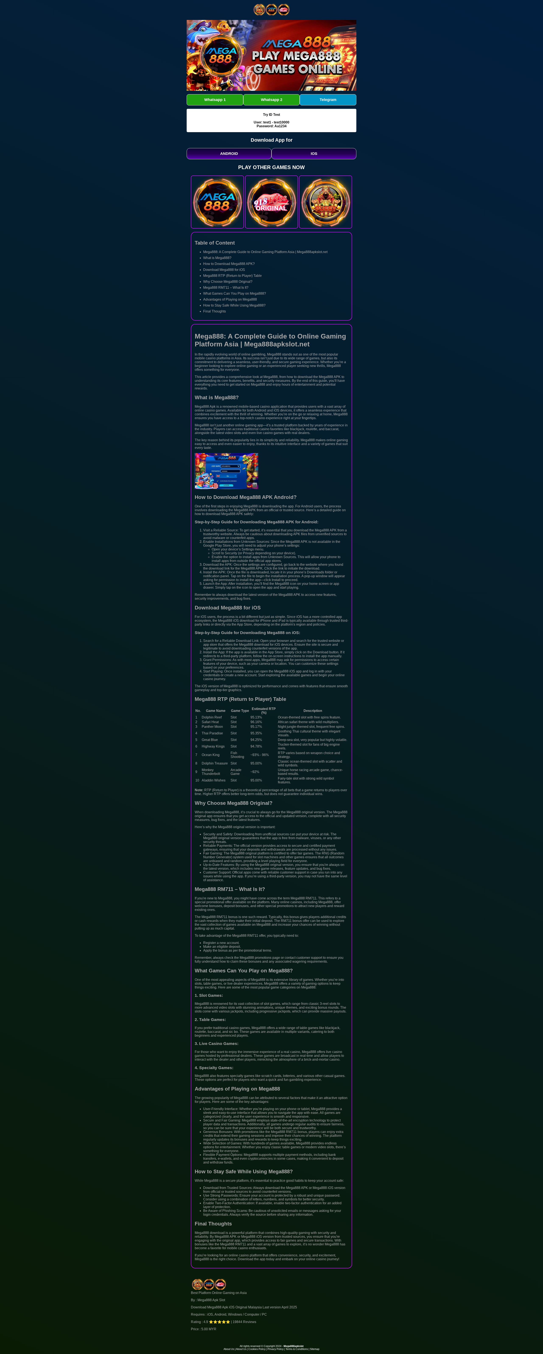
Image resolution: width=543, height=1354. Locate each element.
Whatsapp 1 (215, 100)
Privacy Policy (275, 1349)
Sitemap (314, 1349)
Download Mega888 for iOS (224, 270)
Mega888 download (210, 1233)
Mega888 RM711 (214, 917)
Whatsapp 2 (271, 100)
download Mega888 (220, 514)
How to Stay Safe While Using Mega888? (234, 305)
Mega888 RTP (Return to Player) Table (232, 275)
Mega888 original (300, 812)
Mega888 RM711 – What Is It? (225, 287)
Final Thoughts (214, 311)
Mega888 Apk (205, 406)
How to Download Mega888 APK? (229, 264)
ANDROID (229, 153)
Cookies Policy (257, 1349)
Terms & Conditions (296, 1349)
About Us (229, 1349)
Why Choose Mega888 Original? (227, 281)
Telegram (328, 100)
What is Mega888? (217, 258)
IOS (314, 153)
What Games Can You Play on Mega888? (234, 293)
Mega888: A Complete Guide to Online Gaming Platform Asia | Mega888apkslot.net (265, 252)
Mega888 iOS (228, 620)
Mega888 (274, 354)
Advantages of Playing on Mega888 (230, 299)
